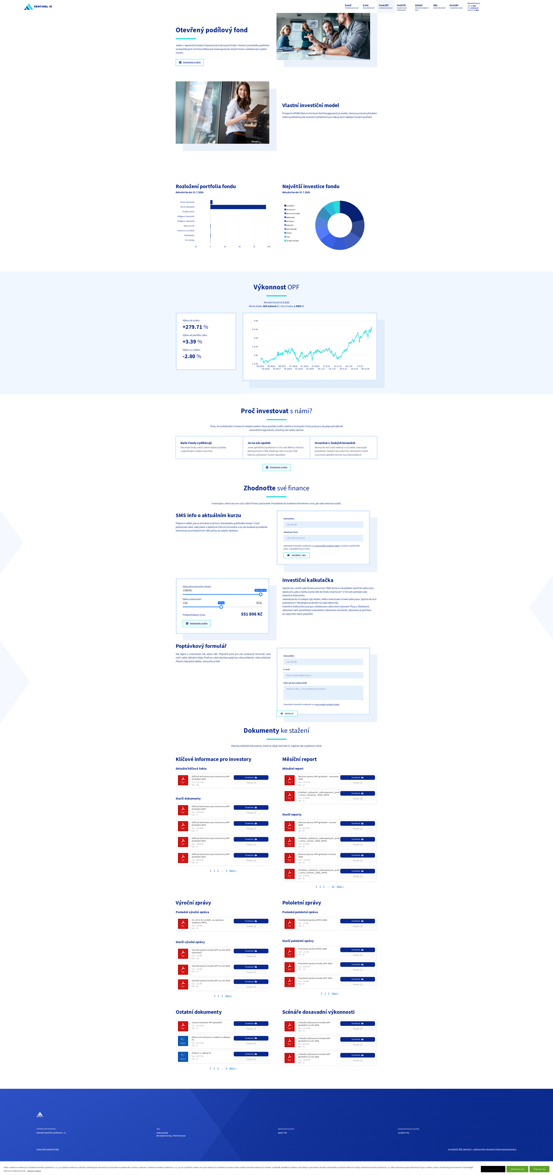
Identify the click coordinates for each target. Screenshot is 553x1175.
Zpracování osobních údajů (47, 1149)
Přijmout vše (539, 1169)
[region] (276, 1168)
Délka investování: (192, 599)
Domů (351, 6)
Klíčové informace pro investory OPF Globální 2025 (211, 807)
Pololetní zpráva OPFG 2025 (312, 948)
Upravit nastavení (493, 1169)
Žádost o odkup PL (201, 1052)
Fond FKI (402, 7)
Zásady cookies (34, 1171)
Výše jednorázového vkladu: (197, 586)
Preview (250, 783)
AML (439, 6)
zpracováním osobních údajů (326, 545)
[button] (296, 555)
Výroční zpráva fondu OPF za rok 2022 (211, 980)
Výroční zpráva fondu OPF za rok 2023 (211, 965)
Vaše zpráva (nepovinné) (295, 682)
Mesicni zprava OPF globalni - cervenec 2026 (318, 777)
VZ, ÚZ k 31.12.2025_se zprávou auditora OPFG (208, 921)
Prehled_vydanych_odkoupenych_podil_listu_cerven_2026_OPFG (318, 839)
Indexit (422, 7)
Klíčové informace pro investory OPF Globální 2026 (211, 777)
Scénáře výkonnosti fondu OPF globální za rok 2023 (314, 1055)
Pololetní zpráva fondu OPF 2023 (315, 978)
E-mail (286, 669)
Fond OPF (386, 6)
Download (249, 777)
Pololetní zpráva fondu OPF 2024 (315, 963)
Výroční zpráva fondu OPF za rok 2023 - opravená (211, 951)
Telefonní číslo (290, 532)
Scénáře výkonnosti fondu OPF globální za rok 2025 (314, 1023)
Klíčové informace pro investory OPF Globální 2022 (211, 855)
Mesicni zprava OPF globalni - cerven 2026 (317, 823)
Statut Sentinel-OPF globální (207, 1022)
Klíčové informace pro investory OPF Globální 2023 (211, 839)
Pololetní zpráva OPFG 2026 (312, 919)
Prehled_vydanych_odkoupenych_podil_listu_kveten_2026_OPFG (318, 871)
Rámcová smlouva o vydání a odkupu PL (211, 1038)
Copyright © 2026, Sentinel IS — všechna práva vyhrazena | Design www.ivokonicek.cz (482, 1149)
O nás (369, 6)
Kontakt (456, 6)
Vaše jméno (288, 518)
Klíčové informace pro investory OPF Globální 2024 (211, 823)
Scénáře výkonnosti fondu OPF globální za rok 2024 (314, 1039)
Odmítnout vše (517, 1169)
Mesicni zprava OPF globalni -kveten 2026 (317, 855)
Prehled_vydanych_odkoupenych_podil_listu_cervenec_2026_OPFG (318, 793)
